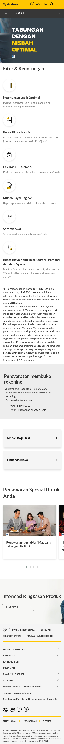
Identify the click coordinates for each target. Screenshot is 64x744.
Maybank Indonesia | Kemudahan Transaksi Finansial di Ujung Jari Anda (24, 630)
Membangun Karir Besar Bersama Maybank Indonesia (30, 699)
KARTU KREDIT (11, 661)
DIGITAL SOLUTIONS (14, 649)
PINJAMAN (9, 668)
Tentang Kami (10, 721)
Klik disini (16, 303)
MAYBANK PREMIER (14, 674)
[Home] (5, 630)
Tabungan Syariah (12, 636)
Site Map (47, 721)
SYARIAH (8, 680)
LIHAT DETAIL (12, 607)
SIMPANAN (46, 630)
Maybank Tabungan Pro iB (40, 636)
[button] (26, 567)
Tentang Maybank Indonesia (17, 693)
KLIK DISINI (44, 741)
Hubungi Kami (30, 721)
